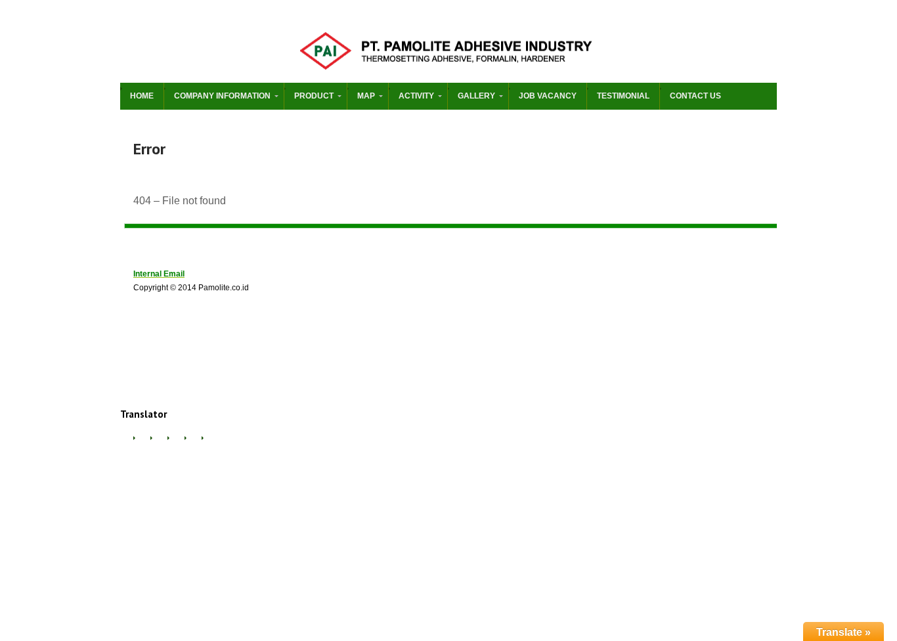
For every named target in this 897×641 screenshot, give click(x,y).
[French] (158, 443)
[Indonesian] (175, 443)
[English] (141, 443)
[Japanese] (192, 443)
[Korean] (209, 443)
